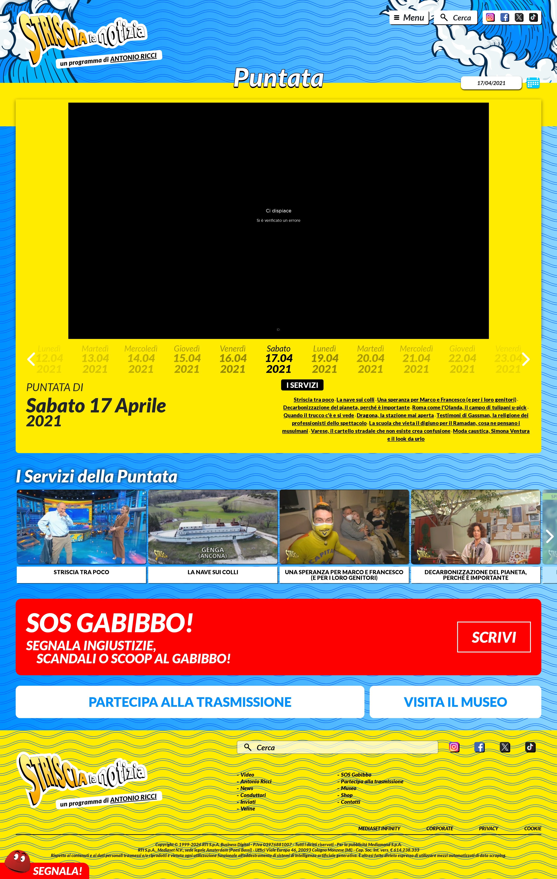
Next (526, 359)
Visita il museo (455, 702)
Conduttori (253, 795)
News (246, 788)
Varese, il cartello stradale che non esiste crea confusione (381, 431)
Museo (348, 788)
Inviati (248, 801)
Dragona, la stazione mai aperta (395, 415)
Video (247, 774)
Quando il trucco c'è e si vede (319, 415)
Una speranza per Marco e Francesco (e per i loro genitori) (447, 399)
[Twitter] (519, 17)
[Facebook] (504, 17)
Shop (347, 795)
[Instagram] (490, 17)
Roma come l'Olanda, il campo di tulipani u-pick (469, 407)
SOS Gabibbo (356, 774)
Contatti (350, 801)
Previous (31, 359)
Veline (247, 808)
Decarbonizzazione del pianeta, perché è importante (346, 407)
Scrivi (494, 637)
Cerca (462, 17)
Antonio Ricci (256, 781)
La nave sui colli (355, 399)
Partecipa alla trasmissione (190, 702)
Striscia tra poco (314, 399)
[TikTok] (533, 17)
